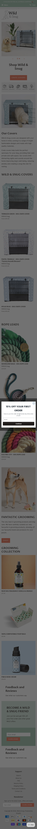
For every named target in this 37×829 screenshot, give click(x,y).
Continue (18, 423)
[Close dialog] (34, 403)
